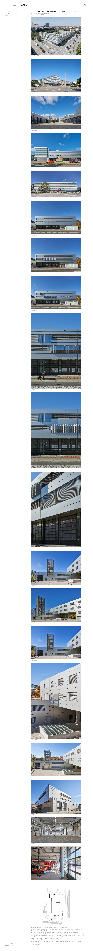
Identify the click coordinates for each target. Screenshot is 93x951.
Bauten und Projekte (12, 11)
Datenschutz (9, 943)
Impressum (8, 946)
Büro (6, 16)
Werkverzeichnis (10, 13)
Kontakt (7, 941)
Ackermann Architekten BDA (15, 5)
